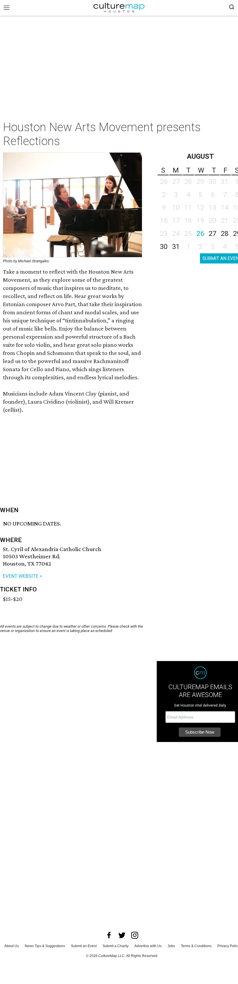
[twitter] (121, 935)
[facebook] (109, 935)
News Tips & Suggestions (45, 946)
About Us (11, 946)
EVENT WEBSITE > (22, 576)
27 (212, 234)
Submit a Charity (115, 946)
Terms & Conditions (196, 946)
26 (200, 234)
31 (176, 247)
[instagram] (134, 935)
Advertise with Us (148, 946)
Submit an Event (84, 946)
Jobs (171, 946)
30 (163, 247)
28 (224, 234)
